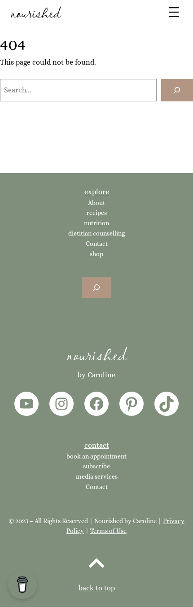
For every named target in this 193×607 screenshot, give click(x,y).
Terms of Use (108, 530)
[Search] (177, 90)
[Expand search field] (96, 287)
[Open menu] (173, 12)
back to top (97, 588)
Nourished (97, 354)
